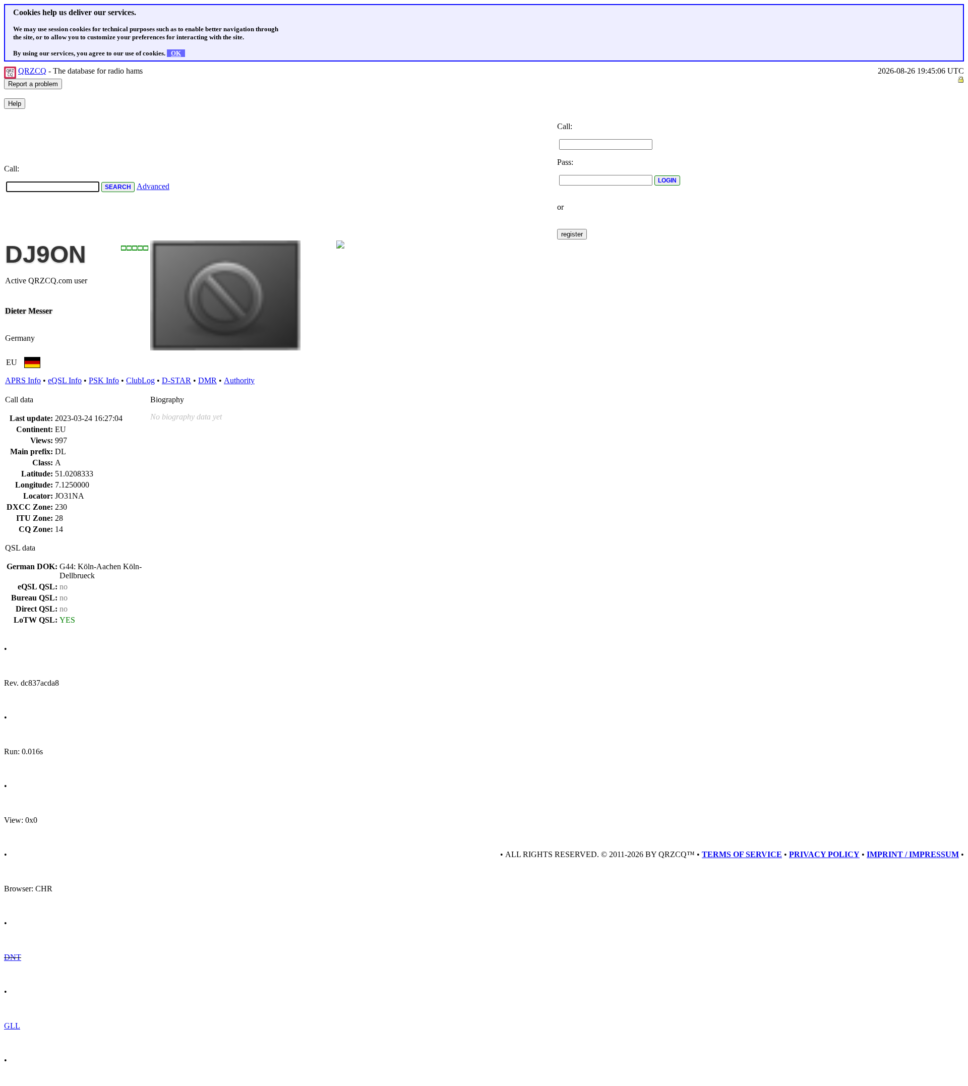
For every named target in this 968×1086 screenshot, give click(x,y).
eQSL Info (65, 380)
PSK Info (104, 380)
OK (176, 53)
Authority (239, 380)
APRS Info (23, 380)
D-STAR (176, 380)
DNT (12, 957)
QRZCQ (32, 71)
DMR (207, 380)
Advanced (153, 186)
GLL (12, 1025)
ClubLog (140, 380)
